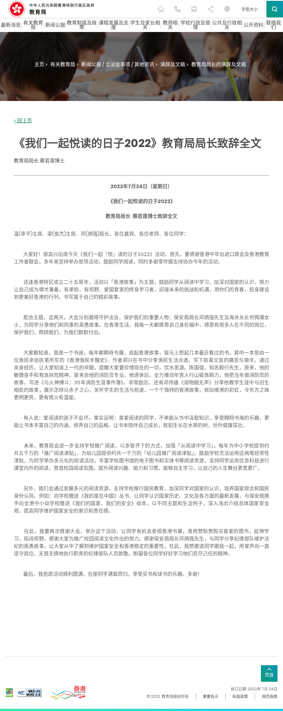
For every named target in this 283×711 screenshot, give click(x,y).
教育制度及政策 (82, 25)
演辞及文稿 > (174, 64)
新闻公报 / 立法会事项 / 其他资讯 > (119, 64)
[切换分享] (211, 9)
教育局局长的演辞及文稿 (218, 64)
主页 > (41, 64)
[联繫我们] (177, 9)
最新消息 (11, 25)
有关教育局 (33, 25)
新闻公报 (55, 25)
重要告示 (210, 696)
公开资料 (253, 25)
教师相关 (170, 25)
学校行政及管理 (195, 25)
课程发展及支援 (114, 25)
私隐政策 (240, 696)
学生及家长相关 (145, 25)
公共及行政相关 (227, 25)
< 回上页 (23, 121)
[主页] (161, 9)
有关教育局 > (64, 64)
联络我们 (273, 25)
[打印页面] (194, 9)
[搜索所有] (274, 9)
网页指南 (269, 696)
